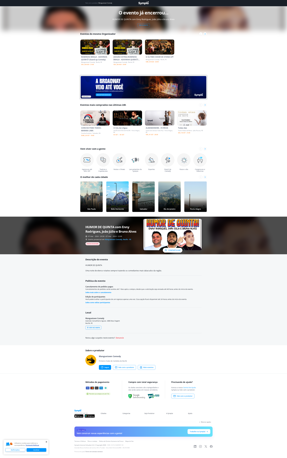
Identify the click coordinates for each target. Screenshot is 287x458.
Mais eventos (148, 367)
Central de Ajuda (189, 387)
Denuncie (120, 338)
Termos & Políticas (32, 445)
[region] (26, 447)
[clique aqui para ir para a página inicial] (143, 3)
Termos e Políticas (80, 441)
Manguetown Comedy (105, 3)
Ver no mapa (94, 328)
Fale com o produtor (126, 367)
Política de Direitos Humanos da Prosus (111, 441)
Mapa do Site (129, 441)
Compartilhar (174, 250)
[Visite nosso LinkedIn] (195, 446)
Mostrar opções (206, 422)
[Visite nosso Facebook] (211, 446)
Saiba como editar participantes (97, 302)
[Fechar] (46, 441)
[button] (9, 444)
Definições (15, 450)
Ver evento (143, 25)
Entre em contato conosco (94, 452)
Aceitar (36, 450)
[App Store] (78, 416)
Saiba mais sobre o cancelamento (98, 292)
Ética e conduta (92, 441)
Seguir (106, 367)
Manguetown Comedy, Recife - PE (118, 239)
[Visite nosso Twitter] (205, 446)
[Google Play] (90, 416)
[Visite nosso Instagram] (200, 446)
